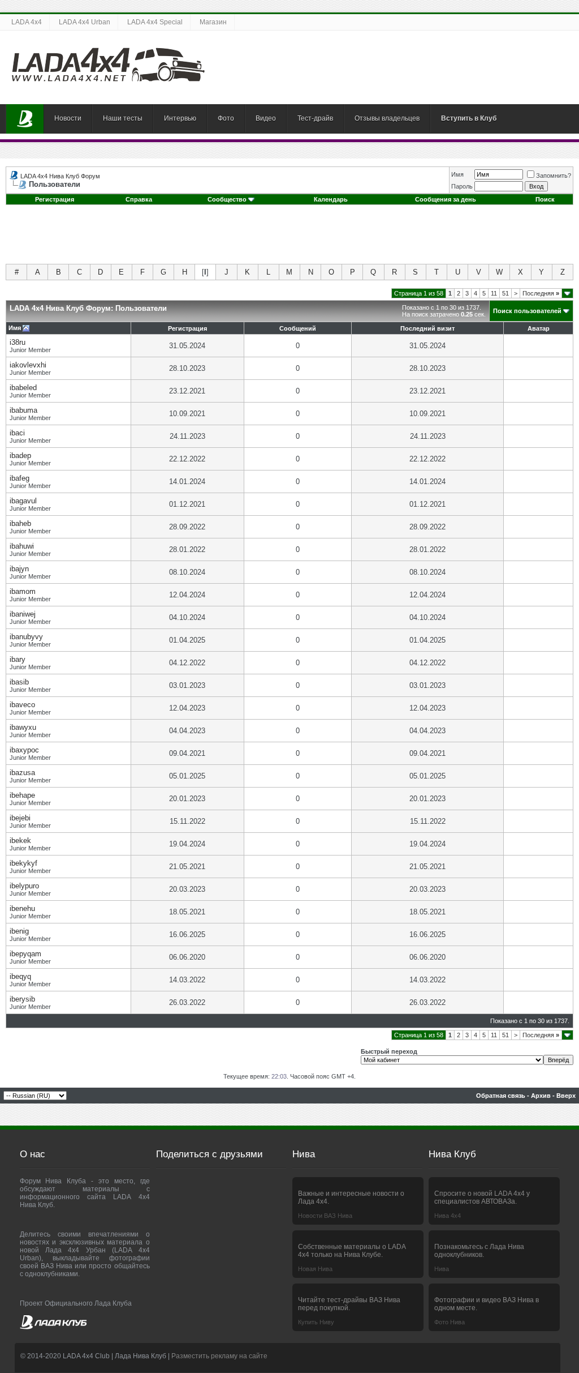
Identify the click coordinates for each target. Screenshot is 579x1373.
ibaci (17, 433)
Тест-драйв (315, 118)
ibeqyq (20, 976)
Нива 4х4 (447, 1215)
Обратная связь (500, 1095)
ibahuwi (22, 546)
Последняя (540, 293)
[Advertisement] (289, 238)
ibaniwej (23, 614)
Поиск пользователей (527, 310)
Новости (67, 118)
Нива (441, 1268)
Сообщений (297, 328)
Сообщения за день (445, 199)
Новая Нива (315, 1268)
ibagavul (23, 501)
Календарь (331, 199)
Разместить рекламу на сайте (219, 1356)
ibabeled (23, 387)
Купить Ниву (316, 1322)
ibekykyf (23, 863)
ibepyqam (25, 953)
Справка (139, 199)
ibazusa (22, 772)
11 (494, 293)
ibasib (19, 682)
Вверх (566, 1095)
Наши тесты (122, 118)
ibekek (20, 840)
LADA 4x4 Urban (84, 22)
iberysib (22, 999)
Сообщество (227, 199)
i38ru (17, 342)
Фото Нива (449, 1322)
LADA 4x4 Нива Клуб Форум (60, 176)
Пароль (462, 186)
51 (505, 293)
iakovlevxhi (28, 365)
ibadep (20, 455)
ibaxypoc (24, 750)
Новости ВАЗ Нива (325, 1215)
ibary (17, 659)
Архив (541, 1095)
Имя (457, 174)
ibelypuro (24, 886)
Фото (226, 118)
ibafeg (19, 478)
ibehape (22, 795)
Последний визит (427, 328)
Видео (266, 118)
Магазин (213, 22)
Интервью (180, 118)
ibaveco (22, 704)
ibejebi (20, 818)
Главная (25, 119)
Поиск (545, 199)
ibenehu (22, 908)
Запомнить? (553, 175)
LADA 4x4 (26, 22)
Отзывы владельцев (387, 118)
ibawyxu (23, 727)
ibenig (19, 931)
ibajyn (19, 568)
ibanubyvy (26, 636)
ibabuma (23, 410)
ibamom (23, 591)
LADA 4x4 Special (155, 22)
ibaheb (20, 523)
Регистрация (54, 199)
